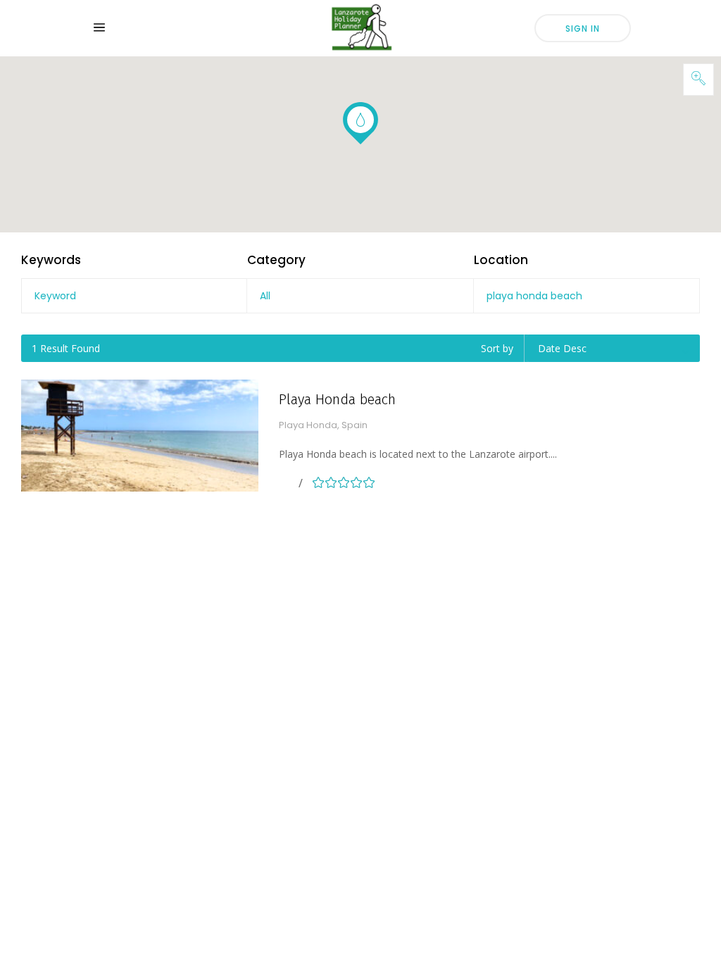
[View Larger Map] (698, 79)
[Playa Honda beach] (139, 436)
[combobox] (359, 295)
